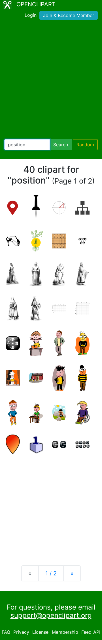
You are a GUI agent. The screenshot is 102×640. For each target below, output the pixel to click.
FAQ (6, 632)
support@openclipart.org (51, 615)
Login (31, 15)
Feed (86, 632)
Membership (65, 632)
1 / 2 (51, 573)
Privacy (21, 632)
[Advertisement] (51, 80)
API (96, 632)
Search (60, 144)
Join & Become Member (68, 15)
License (40, 632)
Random (85, 144)
